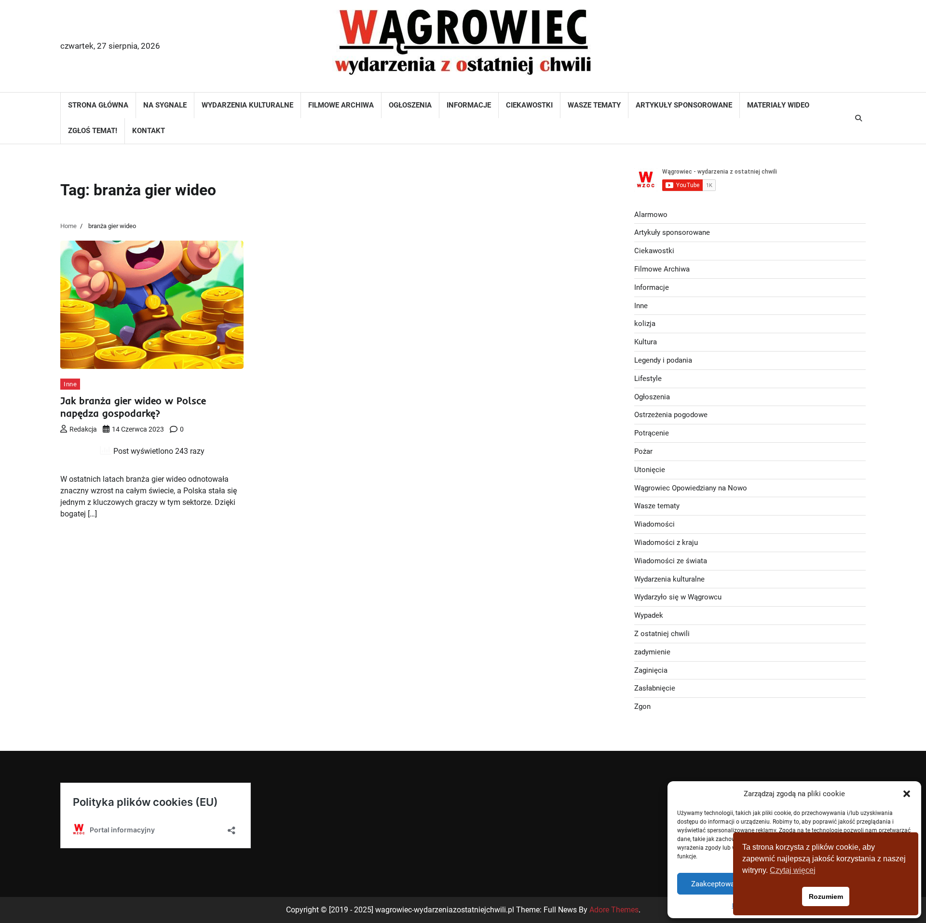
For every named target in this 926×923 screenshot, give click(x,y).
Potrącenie (651, 433)
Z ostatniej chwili (662, 633)
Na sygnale (165, 105)
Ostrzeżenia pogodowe (671, 414)
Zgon (642, 706)
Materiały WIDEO (778, 105)
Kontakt (148, 130)
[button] (907, 794)
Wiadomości (654, 524)
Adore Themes (614, 909)
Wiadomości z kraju (666, 542)
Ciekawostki (529, 105)
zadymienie (652, 652)
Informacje (469, 105)
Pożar (643, 451)
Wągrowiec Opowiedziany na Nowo (690, 488)
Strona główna (98, 105)
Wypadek (648, 615)
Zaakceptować (714, 884)
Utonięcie (649, 469)
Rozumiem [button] (826, 896)
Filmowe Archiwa (341, 105)
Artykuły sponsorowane (684, 105)
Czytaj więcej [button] (793, 870)
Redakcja (83, 429)
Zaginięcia (650, 670)
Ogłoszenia (410, 105)
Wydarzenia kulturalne (247, 105)
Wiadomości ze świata (670, 561)
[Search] (858, 118)
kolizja (644, 323)
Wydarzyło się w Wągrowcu (678, 597)
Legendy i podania (663, 360)
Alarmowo (650, 214)
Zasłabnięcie (654, 688)
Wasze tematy (594, 105)
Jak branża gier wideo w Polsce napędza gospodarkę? (133, 406)
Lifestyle (648, 378)
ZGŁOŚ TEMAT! (92, 130)
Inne (70, 384)
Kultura (645, 342)
